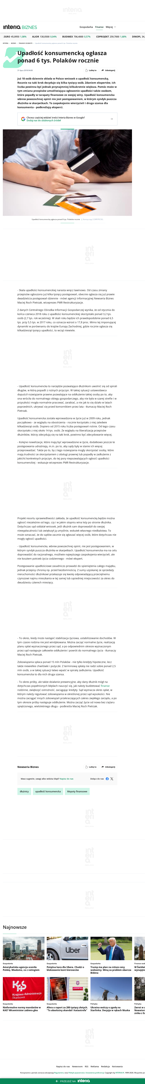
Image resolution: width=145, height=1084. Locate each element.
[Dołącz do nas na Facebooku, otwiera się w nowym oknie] (107, 779)
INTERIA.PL (119, 1073)
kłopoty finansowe (77, 791)
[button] (111, 27)
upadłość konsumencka (48, 791)
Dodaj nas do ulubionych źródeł (56, 120)
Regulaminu (59, 1073)
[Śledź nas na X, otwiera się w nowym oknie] (111, 779)
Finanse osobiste (25, 43)
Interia (5, 43)
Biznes (13, 43)
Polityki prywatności (77, 1073)
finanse (105, 685)
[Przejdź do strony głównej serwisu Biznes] (29, 27)
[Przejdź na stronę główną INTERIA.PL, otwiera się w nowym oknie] (12, 27)
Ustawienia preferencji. (95, 1073)
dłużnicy (24, 791)
